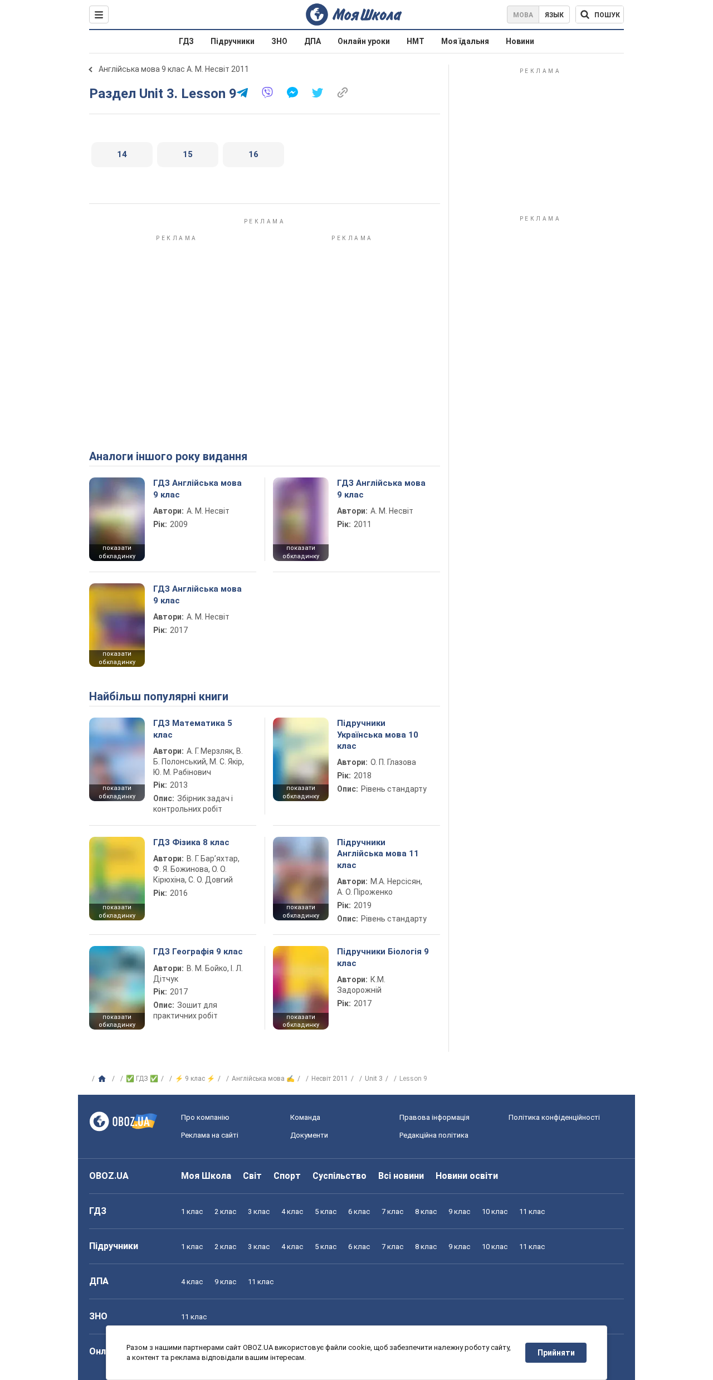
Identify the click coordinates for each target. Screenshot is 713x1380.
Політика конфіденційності (554, 1117)
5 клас (325, 1211)
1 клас (192, 1211)
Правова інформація (434, 1117)
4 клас (292, 1211)
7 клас (392, 1211)
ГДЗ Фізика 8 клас (191, 842)
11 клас (532, 1211)
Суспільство (339, 1176)
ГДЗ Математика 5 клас (192, 728)
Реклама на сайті (209, 1135)
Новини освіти (467, 1176)
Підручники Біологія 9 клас (383, 957)
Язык (554, 15)
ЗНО (279, 41)
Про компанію (205, 1117)
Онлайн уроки (364, 41)
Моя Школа (206, 1176)
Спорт (287, 1176)
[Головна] (103, 1079)
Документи (309, 1135)
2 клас (225, 1211)
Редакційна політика (433, 1135)
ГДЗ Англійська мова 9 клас (197, 488)
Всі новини (401, 1176)
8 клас (426, 1211)
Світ (252, 1176)
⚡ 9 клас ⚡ (195, 1078)
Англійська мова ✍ (263, 1078)
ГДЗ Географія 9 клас (198, 952)
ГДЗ (186, 41)
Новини (520, 41)
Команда (305, 1117)
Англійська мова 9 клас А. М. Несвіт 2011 (174, 69)
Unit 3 (374, 1078)
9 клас (459, 1211)
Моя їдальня (465, 41)
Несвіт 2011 (329, 1078)
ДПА (312, 41)
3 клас (259, 1211)
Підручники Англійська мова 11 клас (378, 853)
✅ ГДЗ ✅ (142, 1078)
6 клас (359, 1211)
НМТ (415, 41)
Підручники (233, 41)
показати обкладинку (117, 552)
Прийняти (556, 1352)
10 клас (494, 1211)
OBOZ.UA (109, 1176)
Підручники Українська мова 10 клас (377, 734)
